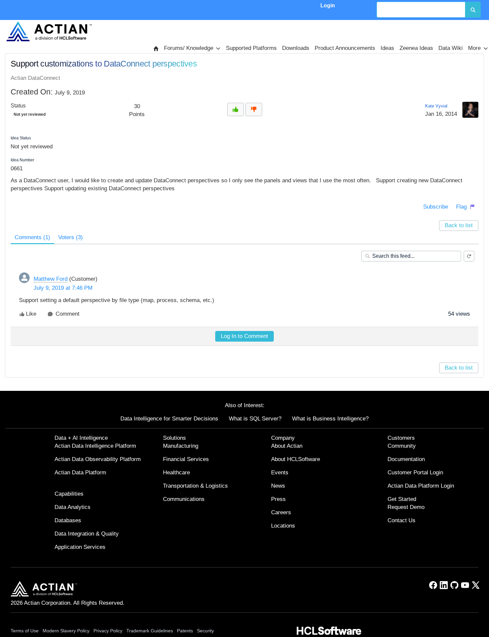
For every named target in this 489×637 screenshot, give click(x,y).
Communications (184, 499)
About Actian (286, 446)
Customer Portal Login (415, 472)
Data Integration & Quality (87, 534)
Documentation (406, 459)
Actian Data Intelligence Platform (95, 446)
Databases (68, 520)
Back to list (459, 225)
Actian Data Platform (80, 472)
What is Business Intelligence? (330, 418)
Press (278, 499)
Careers (281, 512)
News (278, 486)
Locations (283, 526)
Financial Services (186, 459)
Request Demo (406, 507)
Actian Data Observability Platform (98, 459)
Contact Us (401, 520)
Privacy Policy (107, 630)
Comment (68, 314)
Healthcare (176, 472)
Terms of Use (25, 630)
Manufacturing (180, 446)
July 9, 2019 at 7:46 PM (63, 288)
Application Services (80, 547)
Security (205, 630)
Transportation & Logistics (195, 486)
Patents (185, 630)
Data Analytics (72, 507)
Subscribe (435, 207)
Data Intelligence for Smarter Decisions (169, 418)
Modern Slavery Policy (66, 630)
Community (402, 446)
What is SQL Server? (255, 418)
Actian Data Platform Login (421, 486)
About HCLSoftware (295, 459)
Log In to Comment (244, 336)
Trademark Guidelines (149, 630)
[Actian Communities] (49, 31)
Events (279, 472)
